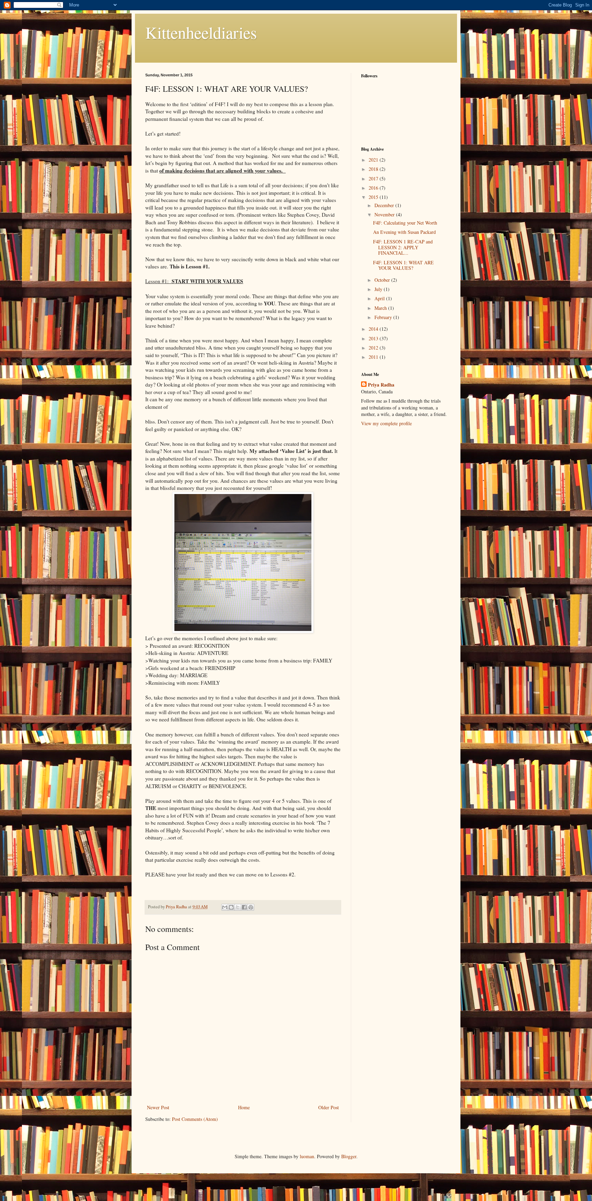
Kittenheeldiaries (201, 32)
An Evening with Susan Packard (404, 232)
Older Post (328, 1107)
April (380, 298)
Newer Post (158, 1107)
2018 (374, 169)
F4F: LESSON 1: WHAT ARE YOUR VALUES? (403, 265)
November (385, 214)
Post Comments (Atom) (195, 1119)
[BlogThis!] (231, 907)
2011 (374, 357)
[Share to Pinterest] (250, 907)
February (383, 317)
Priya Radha (381, 384)
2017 (374, 178)
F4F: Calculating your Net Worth (405, 222)
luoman (307, 1156)
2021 (374, 159)
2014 (374, 329)
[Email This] (224, 907)
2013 (374, 338)
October (382, 280)
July (379, 289)
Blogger (348, 1156)
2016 (374, 188)
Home (244, 1107)
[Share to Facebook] (244, 907)
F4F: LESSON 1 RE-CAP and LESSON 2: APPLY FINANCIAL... (403, 247)
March (381, 308)
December (384, 205)
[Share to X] (237, 907)
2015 (374, 197)
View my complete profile (386, 423)
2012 (374, 347)
